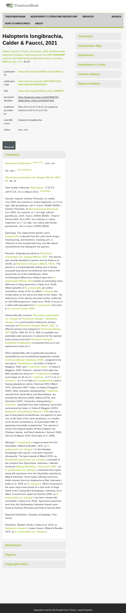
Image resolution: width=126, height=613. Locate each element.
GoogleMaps (45, 191)
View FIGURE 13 (25, 170)
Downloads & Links (91, 64)
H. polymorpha (33, 287)
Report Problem (89, 83)
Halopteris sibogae (15, 528)
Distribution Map (90, 45)
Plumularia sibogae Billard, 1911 (36, 325)
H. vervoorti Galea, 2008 (21, 308)
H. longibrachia (41, 373)
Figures (10, 554)
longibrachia (12, 236)
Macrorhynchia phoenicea (43, 209)
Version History (89, 74)
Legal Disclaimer (85, 610)
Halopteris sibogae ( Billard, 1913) (35, 263)
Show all (9, 147)
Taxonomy (85, 36)
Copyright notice (17, 564)
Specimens (86, 55)
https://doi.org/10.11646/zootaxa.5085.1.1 (41, 71)
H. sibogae (47, 291)
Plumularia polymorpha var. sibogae (25, 459)
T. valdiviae (37, 377)
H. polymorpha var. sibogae (20, 470)
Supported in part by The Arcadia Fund (51, 610)
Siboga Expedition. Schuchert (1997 (36, 466)
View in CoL (38, 162)
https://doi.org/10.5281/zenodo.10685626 (40, 91)
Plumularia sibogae (33, 318)
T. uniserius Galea (37, 366)
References (13, 545)
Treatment (12, 154)
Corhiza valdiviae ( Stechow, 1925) (24, 360)
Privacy (72, 610)
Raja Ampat (37, 187)
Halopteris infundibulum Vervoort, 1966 (27, 411)
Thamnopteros (25, 363)
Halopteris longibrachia (18, 163)
